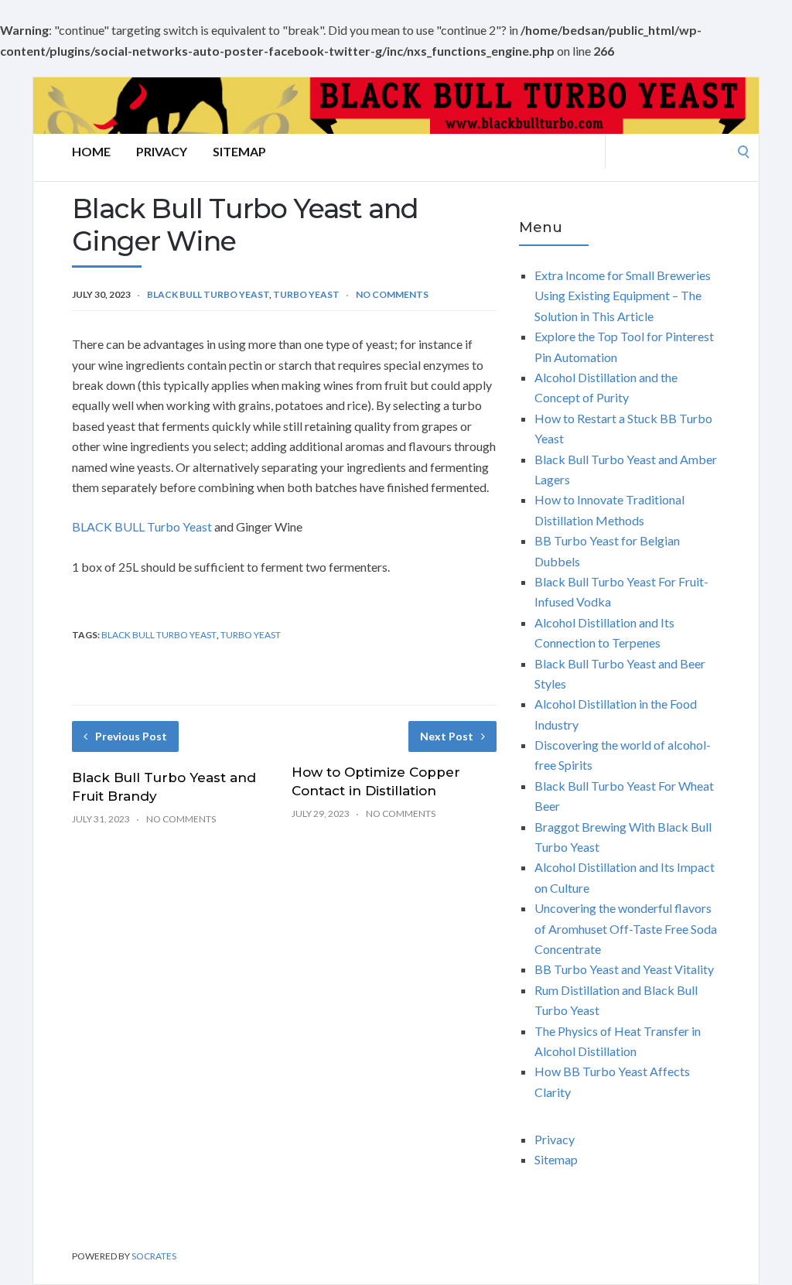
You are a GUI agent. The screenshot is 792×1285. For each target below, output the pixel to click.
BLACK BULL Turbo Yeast (142, 526)
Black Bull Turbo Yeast (208, 294)
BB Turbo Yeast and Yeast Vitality (624, 969)
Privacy (161, 151)
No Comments (392, 294)
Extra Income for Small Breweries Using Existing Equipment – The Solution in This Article (622, 295)
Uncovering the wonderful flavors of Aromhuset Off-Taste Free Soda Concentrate (625, 928)
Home (91, 151)
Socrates (153, 1256)
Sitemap (239, 151)
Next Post (446, 736)
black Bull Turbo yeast (159, 635)
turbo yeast (250, 635)
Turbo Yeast (306, 294)
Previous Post (131, 736)
